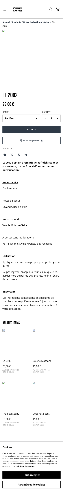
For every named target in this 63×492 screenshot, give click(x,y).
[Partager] (26, 154)
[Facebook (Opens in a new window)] (4, 154)
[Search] (50, 9)
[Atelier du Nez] (17, 9)
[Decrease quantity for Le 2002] (45, 118)
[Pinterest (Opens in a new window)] (19, 154)
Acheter (31, 129)
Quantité (47, 112)
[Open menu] (5, 9)
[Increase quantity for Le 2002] (57, 118)
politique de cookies (25, 466)
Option (5, 112)
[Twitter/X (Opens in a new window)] (11, 154)
